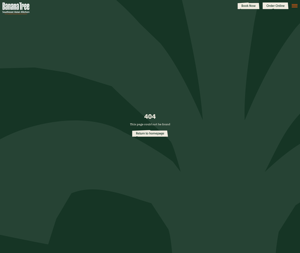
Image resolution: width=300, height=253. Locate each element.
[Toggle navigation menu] (295, 6)
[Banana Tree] (15, 8)
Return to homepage (150, 133)
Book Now (248, 6)
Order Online (275, 6)
